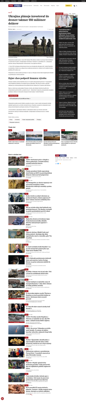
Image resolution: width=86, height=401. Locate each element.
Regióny (53, 5)
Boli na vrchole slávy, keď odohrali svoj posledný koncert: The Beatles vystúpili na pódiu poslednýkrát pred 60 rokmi (67, 86)
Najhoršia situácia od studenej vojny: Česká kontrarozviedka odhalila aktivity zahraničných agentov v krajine (38, 221)
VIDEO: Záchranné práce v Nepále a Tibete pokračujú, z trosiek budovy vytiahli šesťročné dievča (37, 161)
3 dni (70, 13)
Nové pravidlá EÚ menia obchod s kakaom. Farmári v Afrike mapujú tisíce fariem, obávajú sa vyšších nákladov (39, 389)
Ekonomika (46, 5)
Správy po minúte (28, 5)
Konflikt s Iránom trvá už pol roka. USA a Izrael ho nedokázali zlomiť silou (38, 272)
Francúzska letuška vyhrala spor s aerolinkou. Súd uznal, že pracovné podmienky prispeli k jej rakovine (37, 378)
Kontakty (56, 157)
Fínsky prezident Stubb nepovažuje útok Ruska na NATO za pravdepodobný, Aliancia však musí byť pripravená (39, 173)
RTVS (11, 29)
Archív (19, 1)
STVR (2, 1)
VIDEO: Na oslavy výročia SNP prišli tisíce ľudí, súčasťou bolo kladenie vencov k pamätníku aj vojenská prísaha (67, 45)
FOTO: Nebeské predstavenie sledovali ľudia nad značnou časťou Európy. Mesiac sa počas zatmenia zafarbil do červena (38, 261)
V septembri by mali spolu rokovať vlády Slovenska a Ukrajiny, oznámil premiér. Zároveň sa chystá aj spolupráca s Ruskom (67, 61)
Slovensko (36, 5)
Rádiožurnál (29, 130)
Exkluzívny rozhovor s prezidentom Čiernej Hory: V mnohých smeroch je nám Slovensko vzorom (38, 353)
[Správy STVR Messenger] (58, 164)
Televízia (13, 1)
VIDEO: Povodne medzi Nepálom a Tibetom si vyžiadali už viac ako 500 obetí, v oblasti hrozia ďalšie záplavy (38, 318)
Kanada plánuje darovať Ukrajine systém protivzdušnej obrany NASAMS (51, 143)
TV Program (26, 1)
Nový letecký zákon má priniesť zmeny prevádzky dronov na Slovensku (34, 143)
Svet (41, 5)
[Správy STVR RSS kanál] (60, 164)
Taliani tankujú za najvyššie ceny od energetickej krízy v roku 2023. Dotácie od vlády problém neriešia (38, 283)
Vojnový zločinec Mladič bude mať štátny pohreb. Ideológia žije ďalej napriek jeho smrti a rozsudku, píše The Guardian (67, 105)
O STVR (75, 157)
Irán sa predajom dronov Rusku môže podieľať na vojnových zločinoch (69, 143)
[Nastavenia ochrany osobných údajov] (2, 398)
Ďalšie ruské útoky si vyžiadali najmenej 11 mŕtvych (16, 142)
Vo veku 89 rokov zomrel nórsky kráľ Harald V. (38, 307)
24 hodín (66, 13)
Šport (57, 5)
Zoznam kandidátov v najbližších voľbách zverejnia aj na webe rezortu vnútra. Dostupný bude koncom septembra (67, 77)
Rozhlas (7, 1)
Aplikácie (71, 157)
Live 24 (68, 5)
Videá (60, 157)
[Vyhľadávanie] (76, 5)
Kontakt (83, 1)
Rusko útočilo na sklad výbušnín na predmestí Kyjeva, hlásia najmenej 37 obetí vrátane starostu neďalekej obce (38, 198)
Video (31, 157)
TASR (13, 29)
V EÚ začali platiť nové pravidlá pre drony (19, 98)
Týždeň (73, 13)
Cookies (56, 161)
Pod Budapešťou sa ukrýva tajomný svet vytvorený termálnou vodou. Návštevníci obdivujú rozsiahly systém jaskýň (39, 185)
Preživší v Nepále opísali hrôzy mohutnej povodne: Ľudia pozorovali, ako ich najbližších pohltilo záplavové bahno (38, 365)
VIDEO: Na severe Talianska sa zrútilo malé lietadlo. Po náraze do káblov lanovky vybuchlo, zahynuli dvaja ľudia (39, 330)
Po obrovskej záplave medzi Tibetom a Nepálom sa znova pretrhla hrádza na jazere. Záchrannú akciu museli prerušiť (38, 296)
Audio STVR (33, 1)
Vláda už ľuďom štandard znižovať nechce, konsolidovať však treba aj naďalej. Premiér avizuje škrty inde (67, 53)
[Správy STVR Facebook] (56, 164)
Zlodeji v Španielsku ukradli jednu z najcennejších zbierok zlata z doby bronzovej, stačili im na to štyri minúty (38, 341)
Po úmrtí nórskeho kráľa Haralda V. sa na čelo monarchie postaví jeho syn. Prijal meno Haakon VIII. (67, 69)
